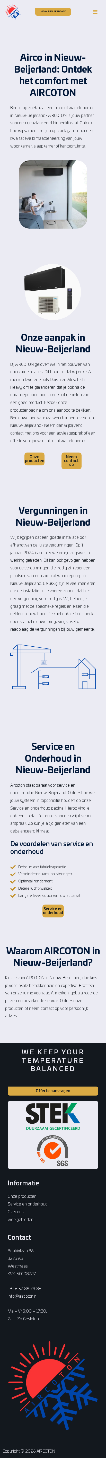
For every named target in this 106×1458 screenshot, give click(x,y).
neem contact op (44, 1008)
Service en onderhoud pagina (37, 808)
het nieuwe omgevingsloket (51, 622)
